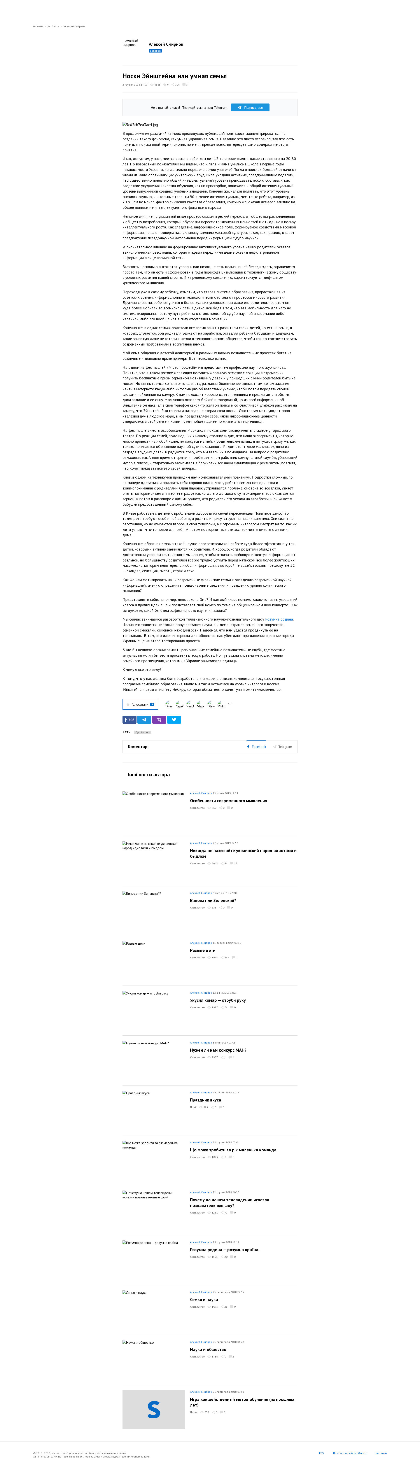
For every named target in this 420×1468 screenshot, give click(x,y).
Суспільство (142, 732)
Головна (38, 26)
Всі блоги (53, 26)
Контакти (381, 1453)
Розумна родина (279, 619)
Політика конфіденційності (349, 1453)
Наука (194, 1412)
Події (193, 1107)
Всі (229, 704)
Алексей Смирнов (74, 26)
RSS (321, 1453)
